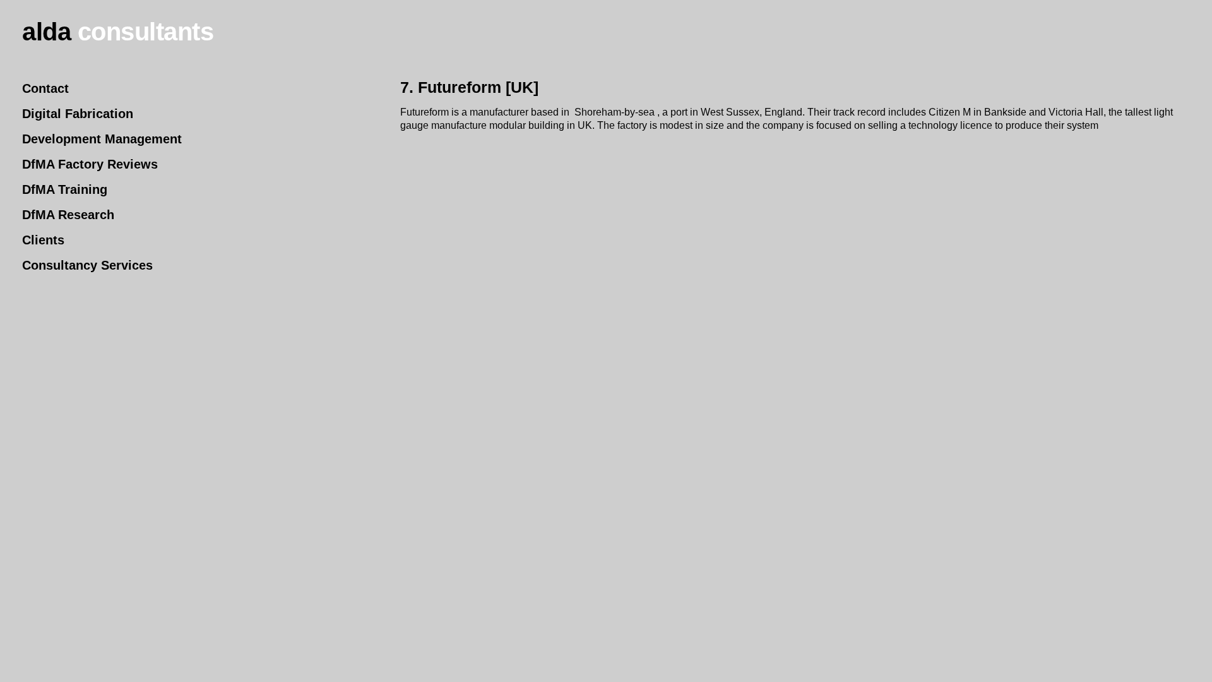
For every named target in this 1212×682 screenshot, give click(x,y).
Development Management (102, 139)
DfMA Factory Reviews (90, 164)
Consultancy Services (87, 265)
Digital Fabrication (77, 114)
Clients (43, 240)
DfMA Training (64, 189)
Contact (45, 88)
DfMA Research (68, 215)
